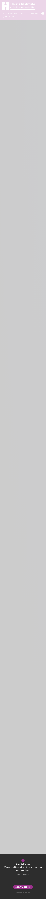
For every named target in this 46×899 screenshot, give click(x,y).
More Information (23, 874)
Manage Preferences (23, 892)
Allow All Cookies (23, 887)
